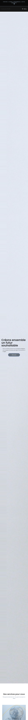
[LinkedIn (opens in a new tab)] (14, 3)
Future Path (5, 9)
